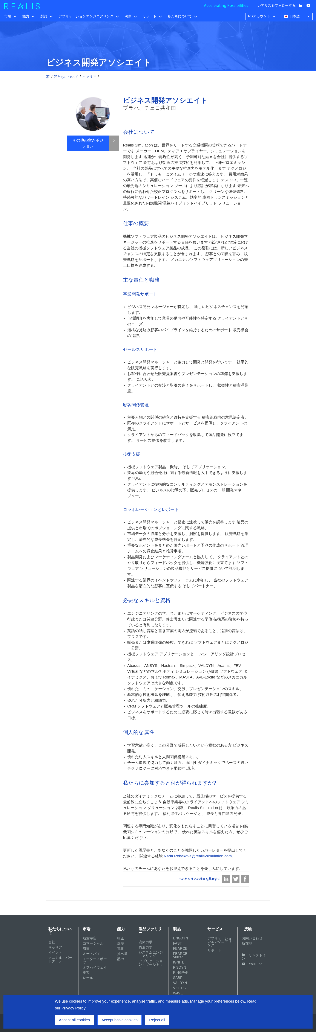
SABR (178, 978)
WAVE (178, 993)
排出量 (122, 954)
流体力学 (145, 942)
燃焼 (120, 943)
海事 (86, 948)
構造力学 (145, 947)
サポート (149, 16)
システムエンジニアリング (151, 954)
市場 (7, 16)
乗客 (86, 972)
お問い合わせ (252, 938)
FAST (177, 943)
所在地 (247, 943)
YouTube (255, 964)
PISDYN (179, 967)
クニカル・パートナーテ (60, 959)
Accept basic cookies (119, 1020)
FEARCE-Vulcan (181, 955)
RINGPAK (181, 972)
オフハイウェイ (95, 967)
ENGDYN (180, 938)
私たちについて (180, 16)
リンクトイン (254, 956)
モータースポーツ (95, 960)
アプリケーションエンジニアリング (86, 16)
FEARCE (180, 948)
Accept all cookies (74, 1020)
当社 (51, 942)
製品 (43, 16)
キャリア (89, 77)
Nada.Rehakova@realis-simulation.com (198, 856)
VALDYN (180, 983)
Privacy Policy (73, 1008)
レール (88, 978)
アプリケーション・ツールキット (151, 964)
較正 (120, 938)
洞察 (128, 16)
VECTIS (179, 988)
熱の (120, 959)
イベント (55, 952)
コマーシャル (93, 943)
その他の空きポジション (87, 143)
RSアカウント (259, 16)
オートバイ (91, 954)
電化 (120, 948)
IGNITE (178, 962)
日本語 (295, 16)
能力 (25, 16)
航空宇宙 (90, 938)
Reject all (157, 1020)
